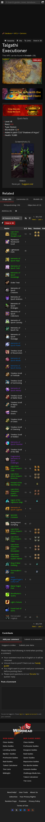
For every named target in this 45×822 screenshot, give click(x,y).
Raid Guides (8, 761)
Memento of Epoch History (16, 389)
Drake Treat (15, 282)
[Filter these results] (30, 218)
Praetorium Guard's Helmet (16, 557)
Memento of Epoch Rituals (16, 359)
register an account (31, 714)
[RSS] (32, 810)
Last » (40, 219)
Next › (34, 219)
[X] (16, 810)
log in (21, 714)
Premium (22, 801)
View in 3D (37, 41)
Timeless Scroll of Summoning (16, 382)
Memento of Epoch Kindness (16, 298)
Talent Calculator (10, 765)
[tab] (7, 199)
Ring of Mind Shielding (15, 564)
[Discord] (12, 810)
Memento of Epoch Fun (15, 329)
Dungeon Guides (30, 750)
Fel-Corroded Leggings (15, 617)
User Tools (23, 792)
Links (29, 41)
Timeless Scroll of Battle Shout (16, 397)
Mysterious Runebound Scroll (15, 242)
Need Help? (12, 792)
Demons (23, 33)
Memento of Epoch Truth (15, 267)
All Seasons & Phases (11, 218)
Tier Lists (7, 769)
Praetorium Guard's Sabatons (15, 493)
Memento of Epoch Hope (15, 259)
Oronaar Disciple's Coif (16, 235)
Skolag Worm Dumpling (16, 523)
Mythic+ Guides (9, 754)
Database (8, 33)
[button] (23, 63)
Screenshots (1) (22, 141)
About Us (34, 792)
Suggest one (27, 184)
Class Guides (8, 742)
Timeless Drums (14, 412)
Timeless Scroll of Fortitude (16, 374)
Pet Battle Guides (30, 765)
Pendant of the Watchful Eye (16, 484)
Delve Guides (8, 746)
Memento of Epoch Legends (16, 508)
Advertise (13, 797)
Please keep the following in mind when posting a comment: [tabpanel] (22, 683)
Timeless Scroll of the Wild (16, 450)
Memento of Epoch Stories (16, 367)
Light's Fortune (16, 602)
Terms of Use (22, 806)
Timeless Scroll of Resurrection (16, 352)
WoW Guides (8, 738)
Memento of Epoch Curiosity (16, 321)
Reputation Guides (31, 761)
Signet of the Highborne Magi (16, 501)
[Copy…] (25, 218)
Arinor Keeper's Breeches (16, 477)
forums (33, 674)
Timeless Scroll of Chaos (16, 420)
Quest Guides (29, 758)
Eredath (28, 55)
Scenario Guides (30, 769)
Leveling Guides (9, 750)
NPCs (16, 33)
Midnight (6, 773)
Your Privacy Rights (28, 797)
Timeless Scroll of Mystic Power (16, 404)
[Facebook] (24, 810)
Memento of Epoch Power (16, 344)
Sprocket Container (14, 516)
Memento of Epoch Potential (16, 443)
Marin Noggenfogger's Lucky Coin (17, 579)
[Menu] (2, 2)
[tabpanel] (22, 421)
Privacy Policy (34, 801)
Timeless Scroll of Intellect (16, 435)
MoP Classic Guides (31, 738)
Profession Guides (10, 758)
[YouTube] (28, 810)
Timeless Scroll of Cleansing (16, 428)
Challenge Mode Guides (33, 773)
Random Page (11, 801)
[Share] (42, 2)
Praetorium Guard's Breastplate (15, 549)
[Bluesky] (20, 810)
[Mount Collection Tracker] (22, 94)
